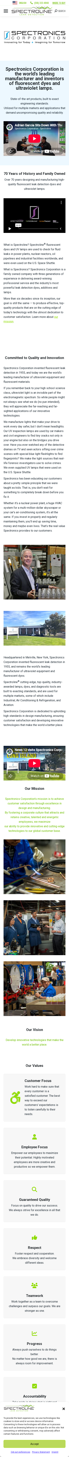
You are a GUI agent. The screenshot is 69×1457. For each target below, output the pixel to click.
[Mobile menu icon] (6, 11)
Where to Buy (58, 3)
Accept (34, 1443)
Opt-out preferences (20, 1452)
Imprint (55, 1452)
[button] (63, 1409)
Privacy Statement (41, 1452)
